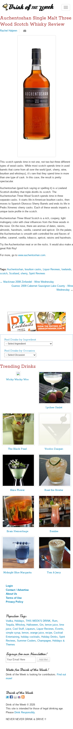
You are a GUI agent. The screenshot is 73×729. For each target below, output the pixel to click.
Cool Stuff (18, 628)
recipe (48, 632)
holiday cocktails (30, 636)
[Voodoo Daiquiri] (54, 444)
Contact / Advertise (17, 589)
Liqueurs (30, 628)
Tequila (10, 624)
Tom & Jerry (54, 572)
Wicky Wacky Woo (17, 379)
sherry (24, 273)
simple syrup (13, 632)
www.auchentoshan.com (31, 255)
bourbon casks (33, 269)
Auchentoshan (15, 269)
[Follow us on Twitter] (7, 697)
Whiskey (20, 624)
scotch (4, 273)
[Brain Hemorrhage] (18, 527)
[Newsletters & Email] (15, 697)
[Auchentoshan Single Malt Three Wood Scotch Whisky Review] (36, 96)
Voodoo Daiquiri (54, 449)
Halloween (32, 624)
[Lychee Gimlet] (54, 403)
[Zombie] (54, 527)
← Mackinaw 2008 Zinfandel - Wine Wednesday (27, 281)
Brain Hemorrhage (17, 531)
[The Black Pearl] (18, 444)
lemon (25, 632)
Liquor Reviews (51, 269)
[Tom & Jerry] (54, 568)
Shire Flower (17, 490)
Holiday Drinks (49, 636)
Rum (54, 620)
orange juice (37, 632)
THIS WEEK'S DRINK (38, 620)
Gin (41, 624)
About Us (11, 593)
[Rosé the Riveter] (54, 485)
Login (9, 585)
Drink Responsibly (24, 712)
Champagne (44, 640)
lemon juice (51, 624)
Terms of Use (14, 597)
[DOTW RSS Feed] (23, 697)
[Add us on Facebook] (11, 697)
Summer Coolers (26, 640)
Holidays (19, 620)
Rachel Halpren (8, 30)
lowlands (66, 269)
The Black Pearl (17, 449)
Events (59, 628)
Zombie (54, 531)
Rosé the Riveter (53, 490)
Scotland (14, 273)
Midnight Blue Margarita (17, 572)
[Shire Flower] (18, 485)
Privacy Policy (14, 601)
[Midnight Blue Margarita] (18, 568)
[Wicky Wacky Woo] (18, 375)
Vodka (9, 620)
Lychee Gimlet (54, 407)
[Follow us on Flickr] (19, 697)
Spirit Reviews (37, 273)
